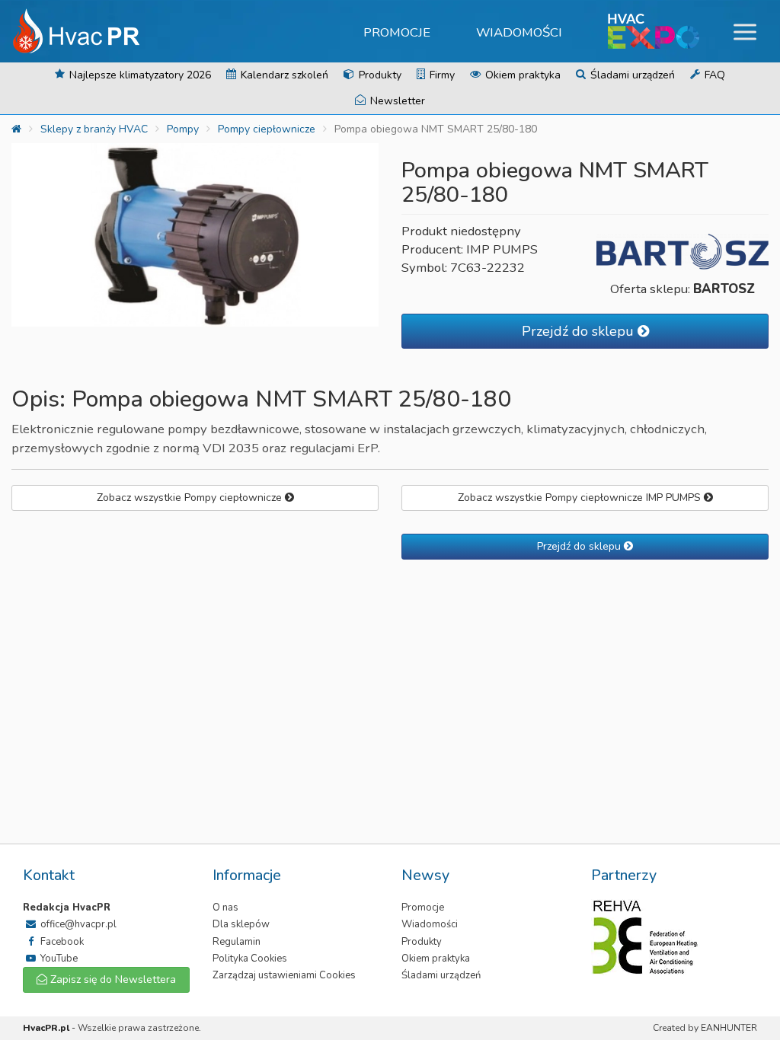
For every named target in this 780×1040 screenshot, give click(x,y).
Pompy (183, 129)
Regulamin (237, 942)
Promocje (396, 32)
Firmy (441, 75)
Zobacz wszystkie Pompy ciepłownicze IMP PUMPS (581, 497)
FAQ (713, 75)
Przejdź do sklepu (580, 331)
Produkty (378, 75)
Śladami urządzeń (631, 75)
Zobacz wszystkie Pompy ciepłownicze (191, 497)
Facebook (61, 942)
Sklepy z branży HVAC (94, 129)
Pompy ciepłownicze (266, 129)
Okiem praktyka (521, 75)
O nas (225, 907)
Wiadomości (519, 32)
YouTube (58, 958)
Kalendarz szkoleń (283, 75)
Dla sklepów (241, 924)
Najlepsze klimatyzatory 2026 (138, 75)
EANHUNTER (729, 1028)
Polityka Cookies (250, 958)
